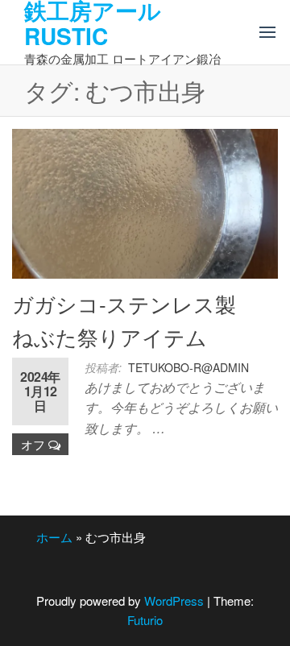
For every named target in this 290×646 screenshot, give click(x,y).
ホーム (54, 536)
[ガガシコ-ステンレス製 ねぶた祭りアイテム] (145, 201)
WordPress (174, 600)
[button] (267, 32)
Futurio (145, 619)
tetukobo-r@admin (188, 367)
